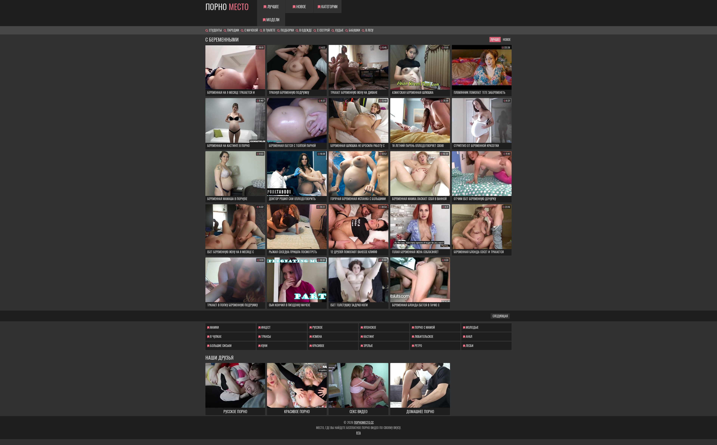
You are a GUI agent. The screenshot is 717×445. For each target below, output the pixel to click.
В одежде (305, 30)
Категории (328, 6)
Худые (338, 30)
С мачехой (251, 30)
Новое (300, 6)
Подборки (287, 30)
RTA (358, 433)
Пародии (232, 30)
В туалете (269, 30)
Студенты (215, 30)
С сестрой (323, 30)
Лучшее (272, 6)
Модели (272, 19)
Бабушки (354, 30)
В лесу (369, 30)
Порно (227, 6)
